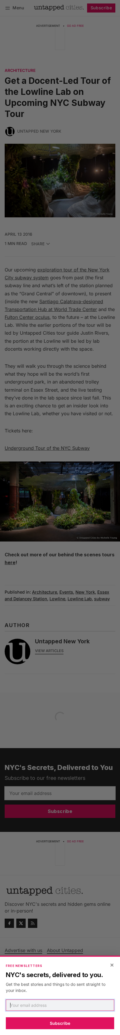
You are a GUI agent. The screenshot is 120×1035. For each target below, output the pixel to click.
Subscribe (60, 1023)
